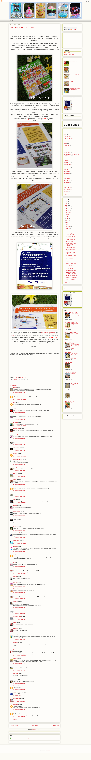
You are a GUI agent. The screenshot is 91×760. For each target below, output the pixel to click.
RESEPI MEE (67, 173)
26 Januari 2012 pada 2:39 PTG (19, 476)
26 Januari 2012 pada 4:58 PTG (19, 543)
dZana (14, 493)
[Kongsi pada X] (22, 379)
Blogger (48, 750)
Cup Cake (66, 140)
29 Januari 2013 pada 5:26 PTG (19, 709)
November (68, 208)
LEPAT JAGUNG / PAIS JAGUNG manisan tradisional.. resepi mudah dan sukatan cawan (75, 356)
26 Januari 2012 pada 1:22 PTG (19, 392)
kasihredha (15, 610)
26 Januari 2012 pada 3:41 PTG (19, 502)
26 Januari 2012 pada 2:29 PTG (19, 464)
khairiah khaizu (16, 447)
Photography (66, 160)
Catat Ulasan (14, 719)
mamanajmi (15, 673)
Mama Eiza (15, 704)
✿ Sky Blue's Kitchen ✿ (70, 401)
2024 (66, 201)
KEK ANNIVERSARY (68, 150)
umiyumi (15, 634)
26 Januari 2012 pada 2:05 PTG (19, 438)
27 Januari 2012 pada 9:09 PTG (19, 683)
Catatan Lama (55, 725)
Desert (65, 143)
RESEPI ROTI (67, 182)
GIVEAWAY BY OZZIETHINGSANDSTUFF (71, 260)
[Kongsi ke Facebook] (23, 379)
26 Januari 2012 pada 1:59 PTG (19, 425)
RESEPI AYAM (67, 162)
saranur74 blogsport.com (71, 322)
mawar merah (16, 540)
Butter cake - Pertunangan (69, 267)
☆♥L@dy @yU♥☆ (17, 532)
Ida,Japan (15, 658)
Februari (68, 226)
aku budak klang (17, 434)
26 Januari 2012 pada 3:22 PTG (19, 496)
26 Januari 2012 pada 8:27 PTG (19, 607)
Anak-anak (73, 373)
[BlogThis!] (20, 379)
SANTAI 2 (15, 379)
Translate (74, 29)
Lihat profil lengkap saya (69, 54)
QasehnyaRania (16, 698)
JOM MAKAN (66, 145)
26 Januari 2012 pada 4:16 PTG (19, 524)
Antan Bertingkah (17, 616)
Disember (68, 206)
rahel (14, 441)
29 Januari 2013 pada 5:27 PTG (19, 716)
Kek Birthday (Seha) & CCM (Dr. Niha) (71, 233)
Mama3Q (15, 576)
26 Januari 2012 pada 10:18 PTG (20, 639)
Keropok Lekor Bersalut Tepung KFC (71, 230)
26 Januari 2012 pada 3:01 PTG (19, 484)
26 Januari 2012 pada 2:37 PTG (19, 470)
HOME (11, 20)
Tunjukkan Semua (78, 410)
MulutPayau (15, 628)
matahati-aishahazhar (18, 486)
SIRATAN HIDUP (69, 362)
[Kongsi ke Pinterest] (24, 379)
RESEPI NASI (67, 176)
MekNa (14, 622)
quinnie (15, 679)
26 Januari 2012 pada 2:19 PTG (19, 456)
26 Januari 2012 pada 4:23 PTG (19, 530)
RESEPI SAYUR (67, 187)
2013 (66, 203)
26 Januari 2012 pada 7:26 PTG (19, 580)
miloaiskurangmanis (17, 459)
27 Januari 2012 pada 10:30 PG (19, 670)
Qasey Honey (16, 554)
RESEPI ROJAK (67, 180)
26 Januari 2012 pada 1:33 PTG (19, 399)
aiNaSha (15, 408)
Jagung (71, 81)
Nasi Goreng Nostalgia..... (72, 270)
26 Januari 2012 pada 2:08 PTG (19, 450)
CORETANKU (68, 382)
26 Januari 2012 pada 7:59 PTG (19, 586)
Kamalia (15, 387)
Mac (67, 224)
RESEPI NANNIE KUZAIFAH (71, 391)
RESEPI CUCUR (67, 167)
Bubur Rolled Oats (74, 393)
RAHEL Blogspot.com (70, 332)
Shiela (14, 562)
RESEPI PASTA (67, 178)
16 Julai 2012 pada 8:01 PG (19, 701)
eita (14, 666)
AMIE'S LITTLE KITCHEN (71, 312)
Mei (67, 220)
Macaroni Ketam (69, 241)
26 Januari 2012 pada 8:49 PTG (19, 613)
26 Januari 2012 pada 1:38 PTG (19, 406)
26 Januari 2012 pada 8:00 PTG (19, 592)
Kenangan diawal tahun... (71, 275)
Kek (64, 147)
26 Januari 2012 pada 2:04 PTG (19, 432)
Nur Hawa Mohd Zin (17, 685)
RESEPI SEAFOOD (68, 189)
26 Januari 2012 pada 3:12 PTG (19, 490)
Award (65, 134)
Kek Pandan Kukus (73, 61)
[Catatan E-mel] (27, 379)
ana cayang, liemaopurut (48, 332)
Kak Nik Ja (15, 546)
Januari (68, 228)
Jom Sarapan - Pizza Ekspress (70, 253)
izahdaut (15, 479)
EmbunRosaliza (16, 511)
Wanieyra (15, 473)
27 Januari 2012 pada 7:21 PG (19, 655)
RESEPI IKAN (67, 171)
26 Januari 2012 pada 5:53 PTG (19, 560)
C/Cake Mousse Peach (71, 263)
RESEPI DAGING (67, 169)
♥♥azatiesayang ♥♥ (17, 692)
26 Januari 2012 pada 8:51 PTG (19, 619)
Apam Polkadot (67, 131)
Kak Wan (15, 505)
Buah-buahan (67, 136)
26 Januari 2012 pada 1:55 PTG (19, 412)
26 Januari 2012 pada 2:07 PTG (19, 444)
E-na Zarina (15, 649)
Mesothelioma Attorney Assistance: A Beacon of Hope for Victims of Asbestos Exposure (75, 346)
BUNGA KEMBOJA (68, 138)
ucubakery (17, 377)
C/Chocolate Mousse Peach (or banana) (71, 273)
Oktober (68, 210)
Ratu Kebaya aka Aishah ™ (71, 372)
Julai (67, 216)
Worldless (66, 194)
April (67, 222)
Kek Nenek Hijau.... (70, 236)
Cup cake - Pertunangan (71, 277)
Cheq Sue (15, 526)
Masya (14, 499)
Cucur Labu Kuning (74, 333)
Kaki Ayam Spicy (69, 265)
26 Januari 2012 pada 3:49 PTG (19, 509)
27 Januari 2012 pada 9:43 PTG (19, 689)
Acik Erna (15, 569)
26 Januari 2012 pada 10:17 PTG (20, 632)
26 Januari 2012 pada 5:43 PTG (19, 551)
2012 (66, 205)
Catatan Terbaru (14, 725)
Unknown (15, 395)
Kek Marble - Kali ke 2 (74, 68)
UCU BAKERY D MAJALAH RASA (70, 239)
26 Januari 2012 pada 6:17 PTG (19, 566)
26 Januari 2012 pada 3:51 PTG (19, 515)
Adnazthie (15, 422)
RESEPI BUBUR (67, 164)
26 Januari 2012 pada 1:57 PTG (19, 419)
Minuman (66, 158)
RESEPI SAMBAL (67, 185)
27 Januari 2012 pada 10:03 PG (19, 663)
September (69, 212)
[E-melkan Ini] (19, 379)
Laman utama (35, 725)
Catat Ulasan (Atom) (36, 729)
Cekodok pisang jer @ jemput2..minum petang (71, 244)
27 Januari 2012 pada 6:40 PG (19, 647)
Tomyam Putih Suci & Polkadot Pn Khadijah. (74, 75)
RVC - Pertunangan (70, 279)
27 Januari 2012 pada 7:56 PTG (19, 677)
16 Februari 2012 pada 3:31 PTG (20, 695)
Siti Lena (15, 582)
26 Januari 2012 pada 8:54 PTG (19, 625)
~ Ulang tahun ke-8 (74, 402)
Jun (67, 218)
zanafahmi (15, 642)
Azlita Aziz (15, 601)
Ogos (67, 214)
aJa (14, 517)
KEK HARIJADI (67, 152)
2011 (66, 282)
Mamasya (15, 467)
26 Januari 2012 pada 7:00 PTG (19, 573)
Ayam (14, 402)
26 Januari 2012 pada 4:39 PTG (19, 537)
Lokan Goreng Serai (70, 247)
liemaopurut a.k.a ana (18, 414)
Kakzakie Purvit (16, 428)
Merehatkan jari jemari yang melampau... (74, 89)
